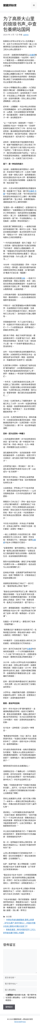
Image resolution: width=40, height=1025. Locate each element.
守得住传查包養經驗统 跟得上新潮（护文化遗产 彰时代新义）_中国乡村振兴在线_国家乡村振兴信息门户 (19, 923)
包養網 (32, 55)
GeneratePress (20, 1022)
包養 (23, 278)
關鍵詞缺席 (10, 5)
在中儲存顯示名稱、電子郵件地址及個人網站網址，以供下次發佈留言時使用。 (21, 997)
